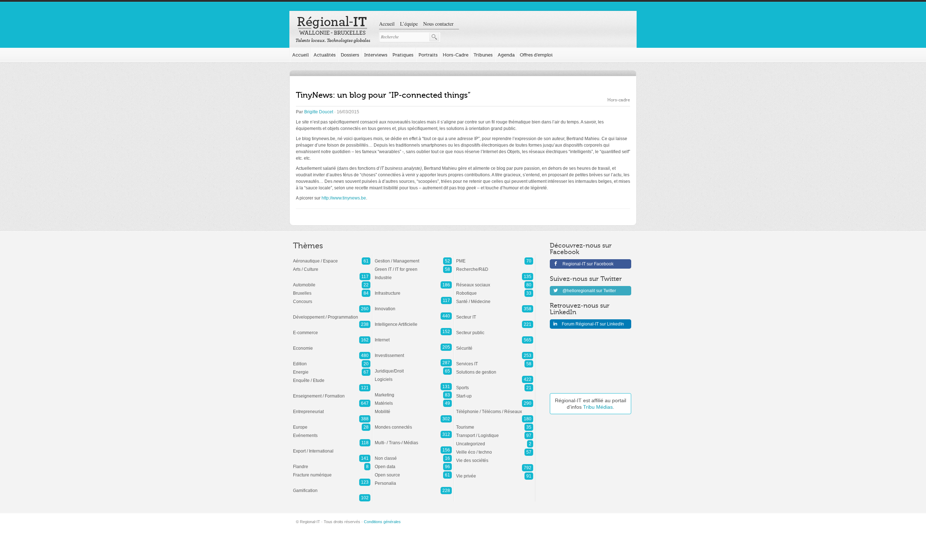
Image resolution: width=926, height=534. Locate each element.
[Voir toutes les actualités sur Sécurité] (494, 345)
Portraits (428, 55)
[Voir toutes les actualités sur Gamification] (331, 487)
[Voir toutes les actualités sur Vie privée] (494, 472)
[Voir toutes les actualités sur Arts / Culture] (331, 266)
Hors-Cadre (455, 55)
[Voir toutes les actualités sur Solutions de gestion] (494, 368)
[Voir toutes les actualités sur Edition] (331, 360)
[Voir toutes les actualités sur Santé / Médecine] (494, 298)
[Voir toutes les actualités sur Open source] (413, 471)
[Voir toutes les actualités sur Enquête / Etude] (331, 377)
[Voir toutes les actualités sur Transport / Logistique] (494, 432)
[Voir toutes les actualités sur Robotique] (494, 290)
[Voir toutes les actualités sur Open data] (413, 463)
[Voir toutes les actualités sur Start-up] (494, 392)
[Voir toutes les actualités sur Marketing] (413, 391)
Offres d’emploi (536, 55)
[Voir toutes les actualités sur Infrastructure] (413, 290)
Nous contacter (438, 23)
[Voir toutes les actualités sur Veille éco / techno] (494, 448)
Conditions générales (382, 522)
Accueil (387, 23)
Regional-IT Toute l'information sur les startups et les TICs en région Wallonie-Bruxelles (333, 29)
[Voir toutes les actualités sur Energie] (331, 368)
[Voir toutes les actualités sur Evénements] (331, 432)
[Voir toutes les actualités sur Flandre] (331, 463)
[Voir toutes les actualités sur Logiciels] (413, 376)
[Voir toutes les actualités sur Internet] (413, 336)
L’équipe (409, 23)
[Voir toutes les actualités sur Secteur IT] (494, 313)
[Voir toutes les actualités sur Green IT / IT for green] (413, 266)
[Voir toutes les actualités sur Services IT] (494, 360)
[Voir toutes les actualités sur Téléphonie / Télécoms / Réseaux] (494, 408)
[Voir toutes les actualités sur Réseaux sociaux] (494, 281)
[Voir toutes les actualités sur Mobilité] (413, 408)
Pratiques (402, 55)
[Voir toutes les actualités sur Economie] (331, 345)
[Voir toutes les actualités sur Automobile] (331, 281)
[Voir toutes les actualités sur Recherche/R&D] (494, 266)
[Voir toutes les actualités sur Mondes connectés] (413, 423)
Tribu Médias (598, 407)
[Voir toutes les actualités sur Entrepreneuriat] (331, 408)
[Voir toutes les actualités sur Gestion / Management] (413, 257)
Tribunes (483, 55)
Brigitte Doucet (318, 111)
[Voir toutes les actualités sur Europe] (331, 423)
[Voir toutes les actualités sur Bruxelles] (331, 290)
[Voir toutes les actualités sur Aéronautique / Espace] (331, 257)
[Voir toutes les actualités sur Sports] (494, 384)
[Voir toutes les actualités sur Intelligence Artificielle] (413, 321)
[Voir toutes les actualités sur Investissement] (413, 352)
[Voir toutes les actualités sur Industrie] (413, 274)
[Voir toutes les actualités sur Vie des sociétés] (494, 457)
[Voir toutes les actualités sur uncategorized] (494, 440)
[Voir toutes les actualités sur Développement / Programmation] (331, 313)
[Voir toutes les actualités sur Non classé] (413, 455)
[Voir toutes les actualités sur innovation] (413, 305)
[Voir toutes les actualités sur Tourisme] (494, 423)
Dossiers (350, 55)
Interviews (375, 55)
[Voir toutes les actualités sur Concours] (331, 298)
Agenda (506, 55)
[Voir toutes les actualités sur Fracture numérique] (331, 471)
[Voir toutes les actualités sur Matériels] (413, 400)
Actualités (325, 55)
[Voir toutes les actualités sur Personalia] (413, 480)
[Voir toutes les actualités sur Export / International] (331, 447)
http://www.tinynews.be (344, 198)
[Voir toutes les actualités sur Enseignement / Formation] (331, 392)
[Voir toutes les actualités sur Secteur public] (494, 329)
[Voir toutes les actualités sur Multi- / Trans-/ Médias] (413, 439)
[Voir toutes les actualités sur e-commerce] (331, 329)
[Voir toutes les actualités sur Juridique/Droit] (413, 367)
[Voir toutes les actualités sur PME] (494, 257)
